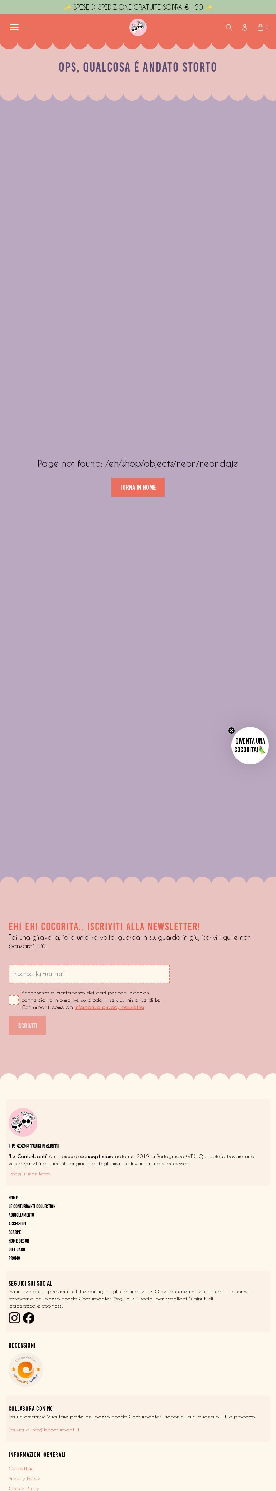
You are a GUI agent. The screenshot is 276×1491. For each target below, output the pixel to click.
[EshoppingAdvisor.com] (138, 1370)
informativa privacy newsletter (109, 1007)
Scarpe (15, 1232)
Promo (14, 1258)
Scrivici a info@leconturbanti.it (44, 1429)
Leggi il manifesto (29, 1173)
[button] (250, 745)
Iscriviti (27, 1025)
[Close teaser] (231, 730)
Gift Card (17, 1250)
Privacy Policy (24, 1478)
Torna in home (138, 487)
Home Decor (19, 1241)
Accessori (17, 1224)
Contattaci (22, 1468)
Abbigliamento (21, 1215)
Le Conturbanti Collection (32, 1206)
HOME (13, 1198)
